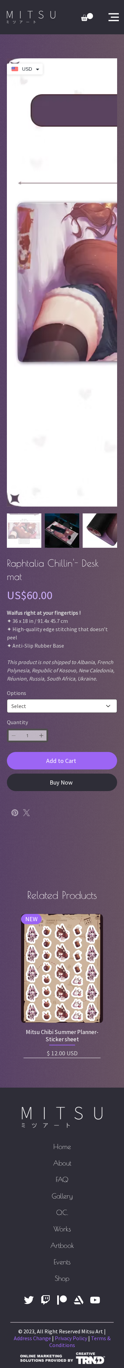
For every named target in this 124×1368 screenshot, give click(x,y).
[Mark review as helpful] (100, 1091)
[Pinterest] (15, 813)
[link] (87, 17)
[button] (96, 869)
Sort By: (70, 966)
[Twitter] (26, 813)
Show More (52, 1192)
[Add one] (41, 735)
